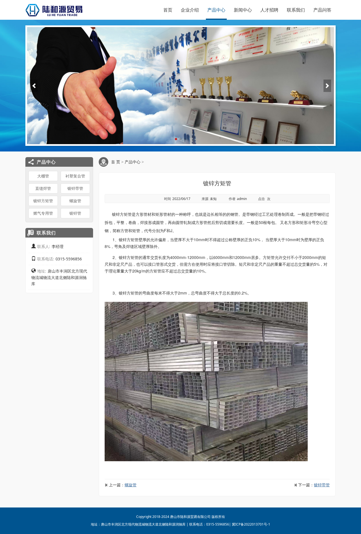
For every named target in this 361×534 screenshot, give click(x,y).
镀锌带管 (75, 188)
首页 (167, 10)
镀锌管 (75, 213)
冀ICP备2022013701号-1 (251, 524)
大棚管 (43, 176)
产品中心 (216, 10)
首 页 (115, 161)
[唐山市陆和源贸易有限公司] (53, 10)
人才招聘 (269, 10)
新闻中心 (243, 10)
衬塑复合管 (75, 176)
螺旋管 (75, 200)
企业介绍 (190, 10)
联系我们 (296, 10)
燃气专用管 (43, 213)
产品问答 (322, 10)
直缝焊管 (43, 188)
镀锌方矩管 (43, 200)
